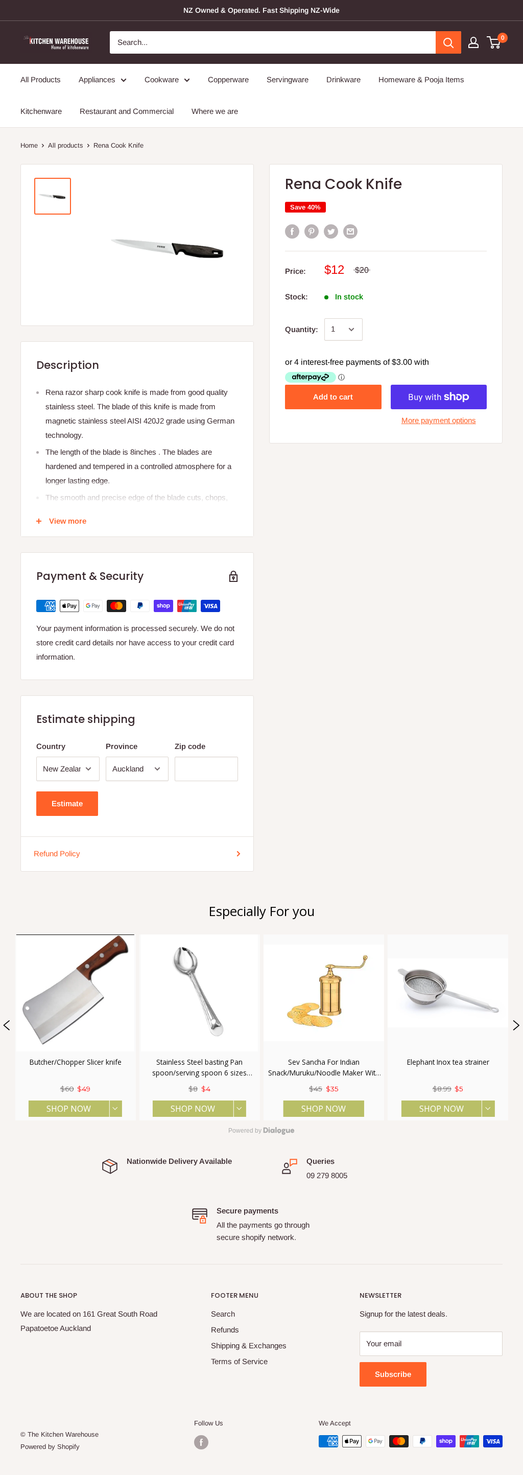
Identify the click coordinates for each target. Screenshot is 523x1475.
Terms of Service (239, 1361)
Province (121, 746)
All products (65, 145)
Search (223, 1313)
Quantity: (301, 329)
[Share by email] (350, 231)
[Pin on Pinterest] (311, 231)
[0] (494, 42)
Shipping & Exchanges (249, 1345)
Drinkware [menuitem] (343, 79)
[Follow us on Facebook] (201, 1442)
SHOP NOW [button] (68, 1108)
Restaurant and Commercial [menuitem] (127, 111)
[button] (6, 1027)
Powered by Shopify (50, 1446)
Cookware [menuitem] (162, 79)
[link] (75, 1027)
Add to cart (333, 396)
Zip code (190, 746)
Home (29, 145)
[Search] (448, 42)
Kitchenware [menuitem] (41, 111)
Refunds (225, 1329)
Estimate (67, 803)
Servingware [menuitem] (287, 79)
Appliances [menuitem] (97, 79)
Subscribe (393, 1374)
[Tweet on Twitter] (331, 231)
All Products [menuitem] (40, 79)
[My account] (473, 42)
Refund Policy (57, 853)
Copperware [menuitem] (228, 79)
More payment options (438, 420)
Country (50, 746)
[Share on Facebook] (292, 231)
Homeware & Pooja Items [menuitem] (421, 79)
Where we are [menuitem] (215, 111)
